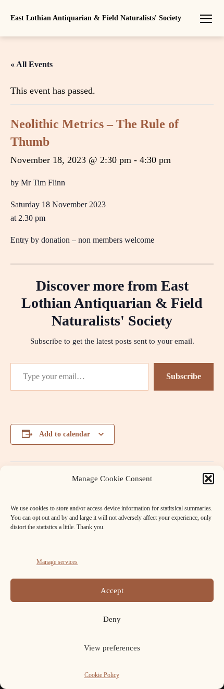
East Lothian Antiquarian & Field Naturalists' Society (95, 18)
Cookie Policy (101, 675)
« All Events (31, 64)
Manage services (57, 562)
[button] (208, 478)
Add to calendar (64, 434)
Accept (112, 590)
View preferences (112, 648)
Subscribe (183, 376)
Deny (112, 619)
